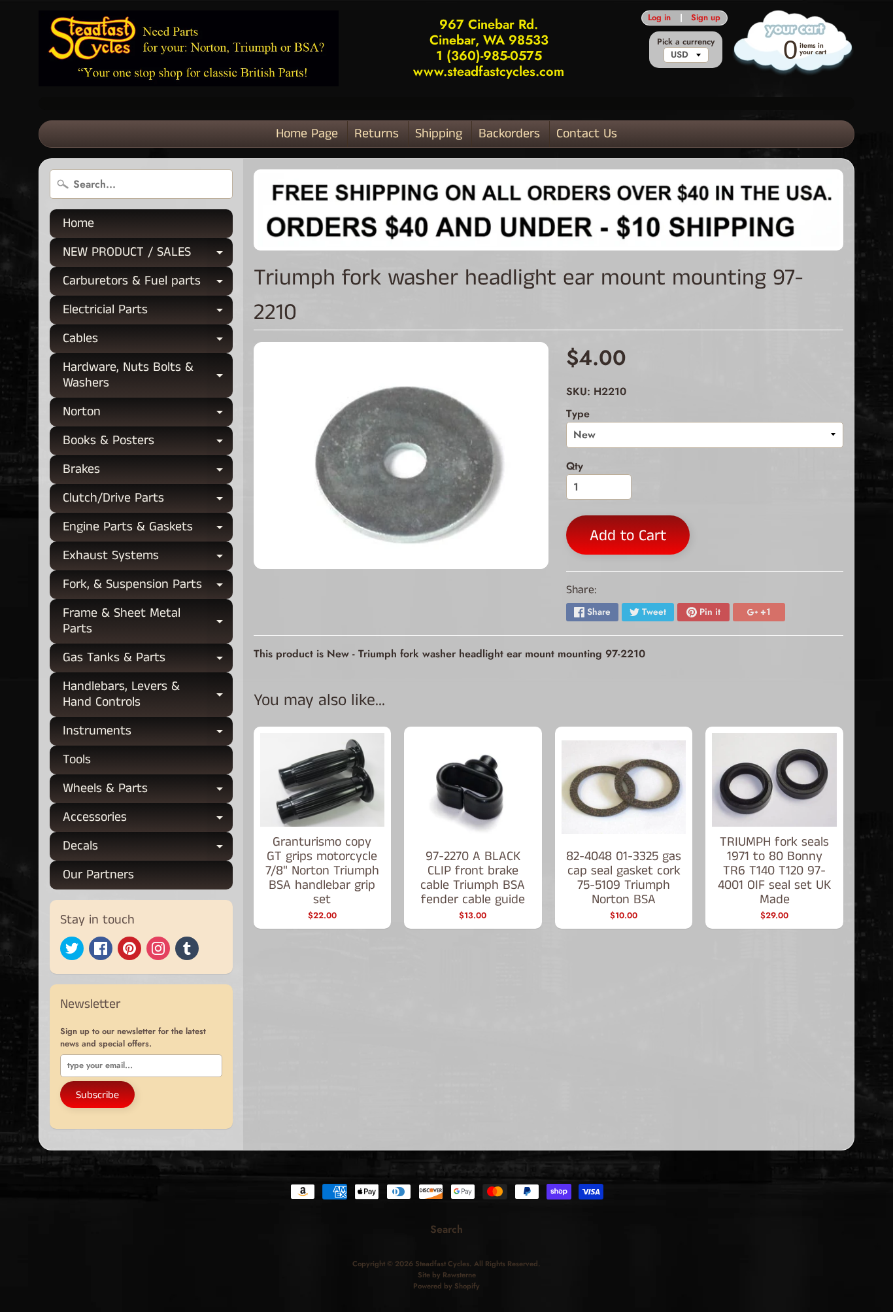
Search (446, 1229)
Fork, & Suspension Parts (148, 587)
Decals (148, 849)
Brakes (148, 472)
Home (78, 223)
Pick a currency (686, 41)
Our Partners (98, 874)
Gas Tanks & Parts (148, 660)
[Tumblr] (187, 948)
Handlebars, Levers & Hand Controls (148, 695)
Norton (148, 414)
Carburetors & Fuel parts (148, 283)
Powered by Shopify (446, 1286)
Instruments (148, 733)
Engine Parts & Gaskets (148, 529)
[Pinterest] (129, 948)
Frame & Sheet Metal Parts (148, 622)
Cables (148, 341)
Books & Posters (148, 443)
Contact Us (586, 133)
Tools (77, 759)
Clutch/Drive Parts (148, 501)
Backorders (509, 133)
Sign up (705, 18)
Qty (574, 466)
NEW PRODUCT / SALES (148, 255)
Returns (376, 133)
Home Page (307, 133)
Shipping (438, 133)
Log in (659, 18)
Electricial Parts (148, 312)
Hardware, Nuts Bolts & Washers (148, 376)
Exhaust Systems (148, 558)
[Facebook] (100, 948)
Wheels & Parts (148, 791)
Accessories (148, 820)
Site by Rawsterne (447, 1274)
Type (578, 413)
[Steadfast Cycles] (189, 48)
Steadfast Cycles (442, 1263)
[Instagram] (158, 948)
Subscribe (97, 1095)
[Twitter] (72, 948)
